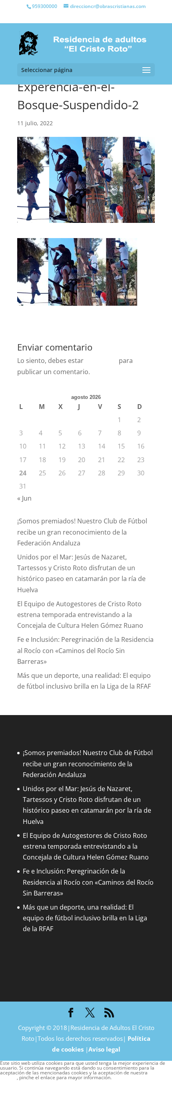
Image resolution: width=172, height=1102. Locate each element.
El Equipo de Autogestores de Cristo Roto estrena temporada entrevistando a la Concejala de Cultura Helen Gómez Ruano (80, 614)
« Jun (24, 498)
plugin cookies (127, 1077)
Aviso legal (104, 1049)
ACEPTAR (13, 1085)
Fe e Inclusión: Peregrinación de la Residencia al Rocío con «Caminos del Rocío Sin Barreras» (85, 650)
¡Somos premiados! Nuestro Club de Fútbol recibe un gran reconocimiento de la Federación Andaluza (82, 532)
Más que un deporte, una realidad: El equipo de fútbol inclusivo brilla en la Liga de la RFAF (85, 918)
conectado (101, 360)
